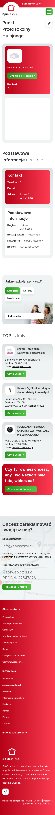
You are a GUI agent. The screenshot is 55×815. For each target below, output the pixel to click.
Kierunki (27, 290)
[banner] (11, 9)
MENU (49, 11)
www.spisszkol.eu (21, 366)
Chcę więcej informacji (20, 489)
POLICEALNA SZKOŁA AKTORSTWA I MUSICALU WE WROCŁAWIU (33, 430)
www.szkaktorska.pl (22, 447)
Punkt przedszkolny (33, 240)
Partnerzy (7, 717)
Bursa (5, 649)
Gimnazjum (7, 629)
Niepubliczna (34, 234)
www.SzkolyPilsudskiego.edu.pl (28, 405)
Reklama (6, 691)
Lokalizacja (13, 298)
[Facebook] (5, 792)
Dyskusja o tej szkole (21, 75)
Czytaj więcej (14, 373)
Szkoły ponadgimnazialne (14, 636)
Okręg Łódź (26, 228)
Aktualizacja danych (11, 685)
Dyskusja (6, 704)
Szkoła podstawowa (12, 623)
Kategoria (12, 290)
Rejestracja (7, 678)
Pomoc (5, 710)
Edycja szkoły (52, 23)
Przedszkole (8, 617)
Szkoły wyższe (9, 642)
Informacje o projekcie (13, 698)
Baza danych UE (30, 4)
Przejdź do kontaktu (16, 586)
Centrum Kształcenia (12, 662)
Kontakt (6, 723)
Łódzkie (24, 225)
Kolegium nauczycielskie (14, 655)
